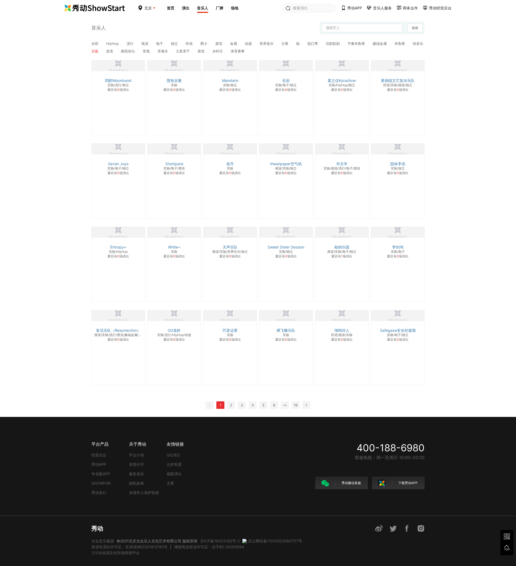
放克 (110, 51)
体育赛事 (238, 51)
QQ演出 (173, 455)
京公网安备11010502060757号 (275, 541)
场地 (234, 8)
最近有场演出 (118, 90)
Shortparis (174, 163)
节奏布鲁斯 (356, 43)
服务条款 (136, 473)
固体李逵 (397, 163)
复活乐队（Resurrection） (118, 330)
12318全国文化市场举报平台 (115, 552)
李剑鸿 (397, 247)
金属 (234, 43)
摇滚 (145, 43)
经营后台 (98, 455)
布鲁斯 (400, 43)
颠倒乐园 (341, 247)
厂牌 (219, 8)
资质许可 (136, 464)
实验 (95, 51)
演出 (185, 8)
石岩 (286, 80)
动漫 (249, 43)
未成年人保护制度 (144, 492)
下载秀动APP (407, 483)
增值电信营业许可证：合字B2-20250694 (209, 547)
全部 (95, 43)
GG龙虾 (174, 330)
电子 (160, 43)
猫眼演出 (174, 473)
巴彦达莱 (230, 330)
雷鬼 (147, 51)
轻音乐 (418, 43)
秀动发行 (98, 492)
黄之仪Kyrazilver (342, 80)
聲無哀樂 (174, 80)
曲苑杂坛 (128, 51)
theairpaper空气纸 (286, 163)
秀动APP (98, 464)
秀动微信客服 (351, 483)
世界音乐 (267, 43)
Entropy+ (118, 247)
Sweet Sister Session (286, 247)
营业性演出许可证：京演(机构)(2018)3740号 (129, 547)
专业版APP (100, 473)
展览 (202, 51)
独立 (175, 43)
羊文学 (341, 163)
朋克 (219, 43)
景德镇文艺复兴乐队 (398, 80)
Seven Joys (118, 163)
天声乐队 (230, 247)
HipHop (113, 43)
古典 (285, 43)
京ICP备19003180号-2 (220, 541)
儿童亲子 (183, 51)
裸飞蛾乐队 (286, 330)
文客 (170, 483)
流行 (131, 43)
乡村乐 (218, 51)
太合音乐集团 (102, 541)
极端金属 (380, 43)
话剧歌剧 (333, 43)
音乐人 (202, 8)
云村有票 (174, 464)
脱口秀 (313, 43)
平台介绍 (136, 455)
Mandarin (230, 80)
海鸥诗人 (341, 330)
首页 (170, 8)
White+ (174, 247)
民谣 (190, 43)
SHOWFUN (101, 483)
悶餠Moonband (118, 80)
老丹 (230, 163)
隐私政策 (136, 483)
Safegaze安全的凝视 (398, 330)
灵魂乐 (163, 51)
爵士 (204, 43)
